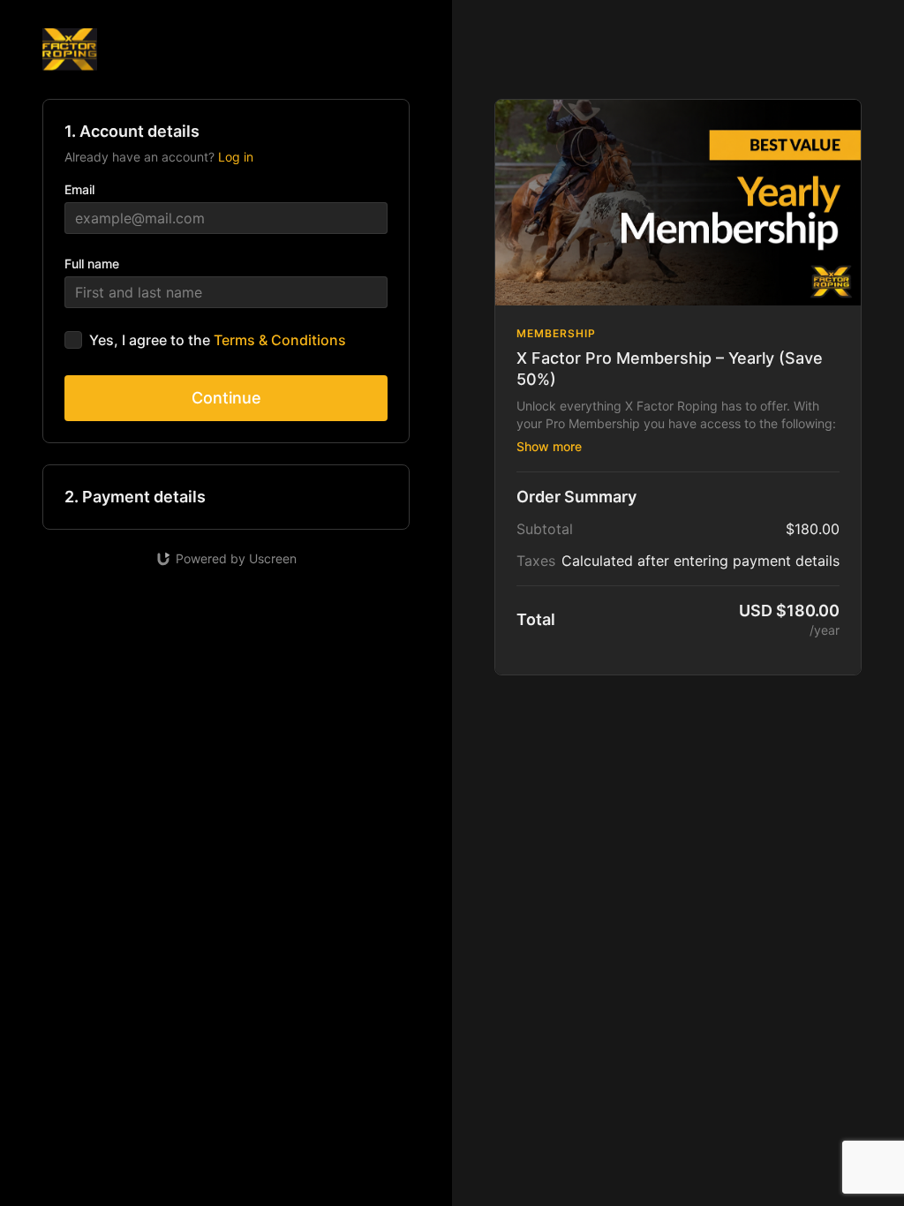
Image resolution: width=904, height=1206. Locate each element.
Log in (235, 156)
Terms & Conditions (280, 340)
